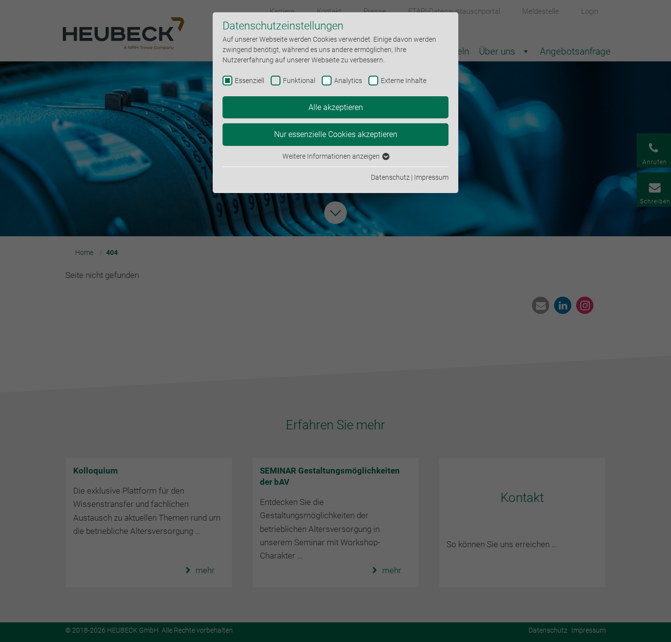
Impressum (431, 177)
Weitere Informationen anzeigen (331, 156)
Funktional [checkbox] (299, 80)
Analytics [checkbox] (348, 80)
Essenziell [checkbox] (249, 80)
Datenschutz (390, 177)
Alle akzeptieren (335, 107)
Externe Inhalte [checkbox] (403, 80)
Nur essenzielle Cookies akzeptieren (335, 134)
